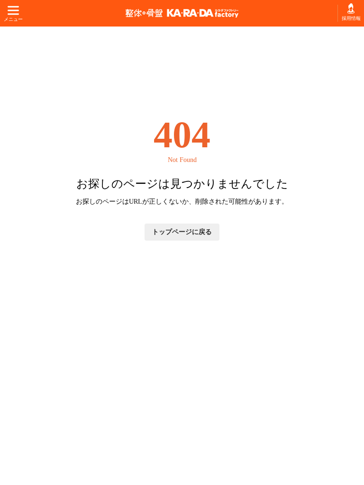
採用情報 (351, 18)
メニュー (13, 19)
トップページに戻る (182, 231)
